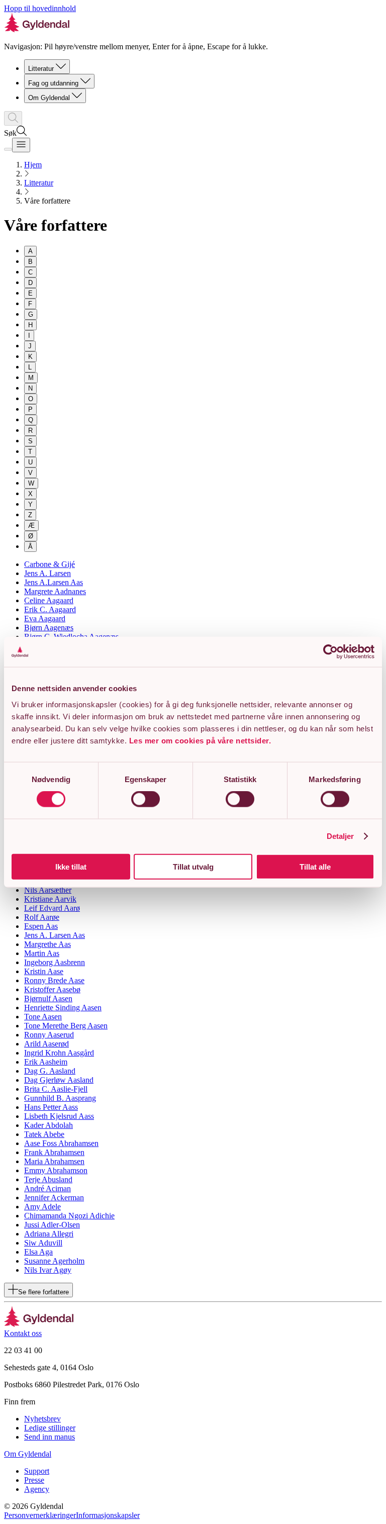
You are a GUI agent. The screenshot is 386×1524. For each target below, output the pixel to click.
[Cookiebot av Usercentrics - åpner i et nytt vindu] (330, 651)
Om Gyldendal (49, 98)
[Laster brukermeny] (8, 149)
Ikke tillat (70, 866)
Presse (34, 1480)
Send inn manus (49, 1437)
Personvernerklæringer (40, 1515)
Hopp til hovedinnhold (40, 8)
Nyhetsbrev (42, 1418)
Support (36, 1471)
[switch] (145, 799)
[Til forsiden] (39, 1324)
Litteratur (41, 68)
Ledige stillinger (49, 1427)
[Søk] (13, 118)
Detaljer (340, 836)
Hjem (33, 164)
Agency (36, 1489)
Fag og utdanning (53, 83)
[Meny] (21, 145)
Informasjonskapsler (108, 1515)
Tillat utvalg (193, 866)
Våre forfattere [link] (47, 201)
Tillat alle (315, 866)
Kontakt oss (23, 1333)
